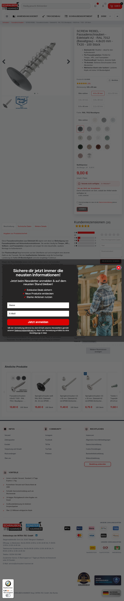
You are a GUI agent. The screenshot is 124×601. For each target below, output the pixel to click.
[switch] (8, 595)
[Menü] (12, 580)
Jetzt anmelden (38, 322)
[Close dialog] (118, 268)
